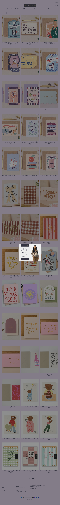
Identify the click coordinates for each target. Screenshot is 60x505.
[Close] (40, 245)
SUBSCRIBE (24, 259)
